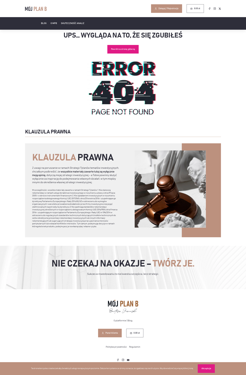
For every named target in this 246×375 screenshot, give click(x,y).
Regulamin (134, 347)
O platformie (120, 320)
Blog (130, 320)
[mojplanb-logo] (36, 7)
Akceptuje (206, 368)
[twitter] (220, 9)
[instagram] (215, 8)
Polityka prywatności (116, 347)
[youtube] (128, 360)
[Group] (123, 301)
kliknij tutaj (188, 368)
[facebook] (209, 8)
